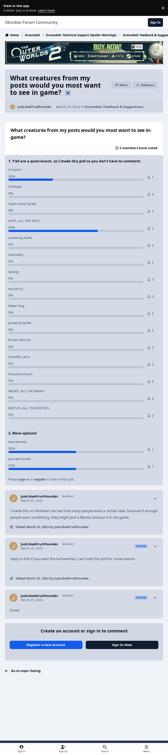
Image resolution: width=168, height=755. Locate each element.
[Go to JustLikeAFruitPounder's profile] (12, 106)
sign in (24, 479)
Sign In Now (122, 645)
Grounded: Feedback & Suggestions (114, 106)
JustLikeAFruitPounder (34, 106)
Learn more (9, 8)
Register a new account (45, 645)
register (40, 479)
